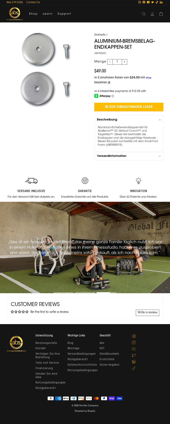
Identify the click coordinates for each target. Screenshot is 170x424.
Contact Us (33, 2)
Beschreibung (107, 119)
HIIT (102, 348)
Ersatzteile (107, 359)
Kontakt (41, 348)
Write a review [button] (147, 312)
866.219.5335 (15, 2)
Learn (48, 14)
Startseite (100, 35)
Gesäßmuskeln (109, 354)
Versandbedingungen (82, 354)
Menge (100, 61)
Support (64, 14)
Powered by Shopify (85, 411)
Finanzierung (44, 368)
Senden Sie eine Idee (46, 375)
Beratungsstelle (46, 343)
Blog (70, 343)
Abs (102, 343)
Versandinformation (111, 156)
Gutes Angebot (110, 364)
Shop (33, 14)
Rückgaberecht (46, 388)
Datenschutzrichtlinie (82, 364)
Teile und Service (47, 363)
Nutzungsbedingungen (51, 382)
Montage (73, 348)
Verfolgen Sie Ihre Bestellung (48, 356)
